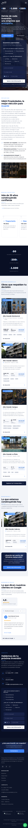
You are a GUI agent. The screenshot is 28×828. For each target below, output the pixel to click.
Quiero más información (14, 81)
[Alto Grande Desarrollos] (21, 814)
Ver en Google (7, 632)
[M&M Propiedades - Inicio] (3, 2)
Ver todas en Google (8, 638)
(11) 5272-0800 (9, 679)
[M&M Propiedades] (7, 814)
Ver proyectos (20, 35)
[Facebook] (6, 766)
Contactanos (14, 751)
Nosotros (3, 773)
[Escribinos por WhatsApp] (25, 825)
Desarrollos (4, 775)
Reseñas (3, 778)
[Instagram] (2, 766)
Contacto (3, 780)
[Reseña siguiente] (23, 611)
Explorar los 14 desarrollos (14, 483)
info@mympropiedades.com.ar (14, 684)
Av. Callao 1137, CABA (6, 787)
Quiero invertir (7, 35)
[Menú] (25, 3)
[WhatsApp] (9, 766)
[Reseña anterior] (20, 611)
